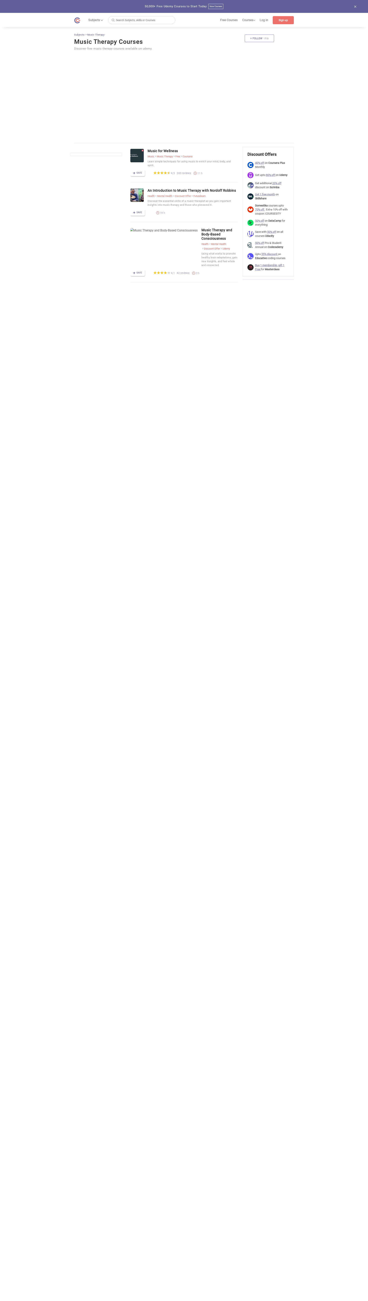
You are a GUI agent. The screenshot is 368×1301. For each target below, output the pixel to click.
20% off (276, 183)
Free (177, 156)
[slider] (162, 173)
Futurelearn (199, 196)
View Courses (215, 6)
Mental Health (164, 196)
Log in (264, 20)
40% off (259, 162)
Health (151, 196)
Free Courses (229, 20)
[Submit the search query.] (113, 20)
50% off (259, 220)
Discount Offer (183, 196)
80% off (271, 175)
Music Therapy (96, 34)
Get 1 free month (265, 194)
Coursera (187, 156)
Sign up (283, 20)
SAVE (139, 173)
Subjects (79, 34)
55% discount (269, 254)
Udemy (226, 248)
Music (151, 156)
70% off (260, 209)
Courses (248, 20)
